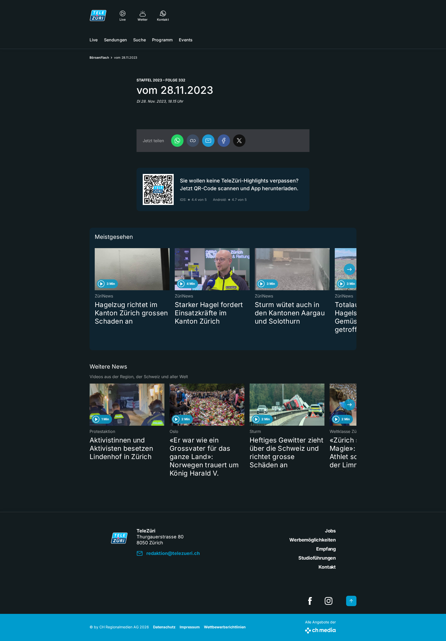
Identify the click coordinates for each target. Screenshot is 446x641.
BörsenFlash (99, 57)
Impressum (190, 627)
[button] (193, 140)
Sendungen (115, 39)
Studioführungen (317, 558)
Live (94, 39)
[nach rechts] (349, 269)
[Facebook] (224, 140)
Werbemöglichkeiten (312, 540)
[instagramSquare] (328, 601)
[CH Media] (320, 629)
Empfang (326, 549)
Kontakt (327, 567)
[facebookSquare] (310, 601)
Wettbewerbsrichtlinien (225, 627)
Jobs (330, 530)
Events (186, 39)
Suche (139, 39)
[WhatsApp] (177, 140)
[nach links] (96, 269)
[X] (239, 140)
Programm (162, 39)
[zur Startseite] (98, 15)
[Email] (208, 140)
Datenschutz (164, 627)
